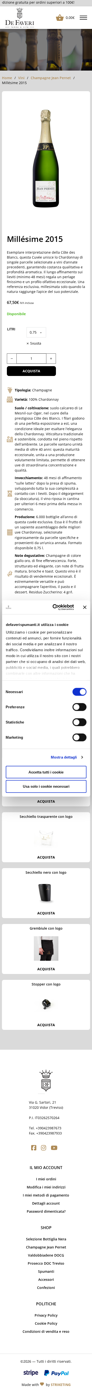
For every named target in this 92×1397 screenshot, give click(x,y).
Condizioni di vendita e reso (46, 1331)
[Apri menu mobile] (83, 18)
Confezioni (46, 1287)
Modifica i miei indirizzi (46, 1187)
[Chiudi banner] (84, 607)
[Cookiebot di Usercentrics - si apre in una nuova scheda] (55, 607)
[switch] (79, 707)
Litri (11, 329)
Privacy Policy (46, 1315)
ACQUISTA (46, 801)
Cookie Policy (46, 1323)
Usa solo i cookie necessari (46, 786)
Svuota (35, 343)
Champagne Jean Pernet (51, 77)
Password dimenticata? (46, 1211)
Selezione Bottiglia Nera (46, 1239)
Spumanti (46, 1271)
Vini (21, 77)
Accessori (46, 1279)
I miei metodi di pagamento (46, 1195)
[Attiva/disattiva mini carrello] (58, 17)
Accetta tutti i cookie (46, 772)
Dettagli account (46, 1203)
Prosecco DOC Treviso (46, 1263)
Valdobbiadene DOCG (46, 1255)
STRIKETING (61, 1384)
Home (7, 77)
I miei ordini (46, 1179)
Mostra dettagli (64, 757)
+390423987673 (48, 1128)
